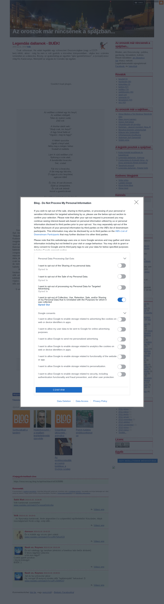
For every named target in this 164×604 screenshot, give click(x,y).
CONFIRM (59, 390)
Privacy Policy (100, 401)
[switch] (122, 265)
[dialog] (82, 302)
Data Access (82, 401)
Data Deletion (64, 401)
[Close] (137, 203)
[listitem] (82, 258)
